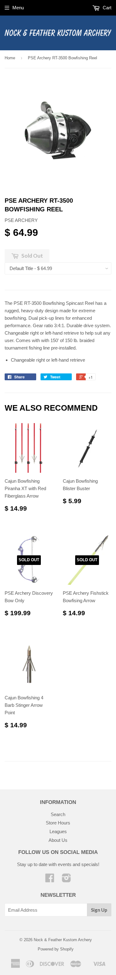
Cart (106, 7)
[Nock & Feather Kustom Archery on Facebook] (49, 879)
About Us (58, 840)
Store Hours (58, 822)
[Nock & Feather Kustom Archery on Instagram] (66, 879)
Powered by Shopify (56, 949)
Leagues (58, 831)
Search (58, 814)
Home (10, 58)
